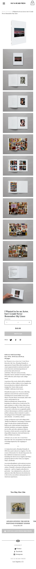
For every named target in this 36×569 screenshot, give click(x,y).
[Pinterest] (20, 340)
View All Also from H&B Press (19, 531)
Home (3, 12)
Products (9, 12)
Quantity (7, 319)
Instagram (19, 554)
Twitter (19, 549)
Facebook (19, 551)
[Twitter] (10, 340)
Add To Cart (18, 334)
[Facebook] (15, 340)
